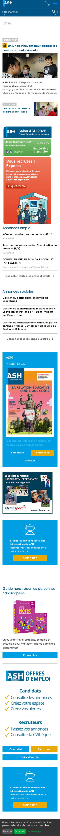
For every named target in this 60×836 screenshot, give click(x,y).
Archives (30, 460)
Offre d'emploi (30, 757)
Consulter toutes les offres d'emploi (28, 276)
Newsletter (30, 529)
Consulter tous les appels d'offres (28, 338)
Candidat (15, 749)
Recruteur (44, 749)
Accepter (20, 831)
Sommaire (17, 452)
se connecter (45, 3)
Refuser (7, 831)
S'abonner (42, 452)
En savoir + (30, 655)
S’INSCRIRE (30, 558)
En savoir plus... (36, 831)
